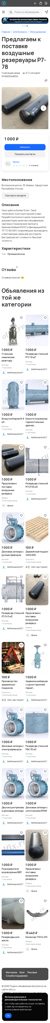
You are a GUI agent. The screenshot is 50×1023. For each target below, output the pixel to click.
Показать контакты (25, 154)
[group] (25, 21)
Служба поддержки (17, 975)
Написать (25, 147)
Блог (22, 972)
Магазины (11, 972)
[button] (22, 26)
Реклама (32, 972)
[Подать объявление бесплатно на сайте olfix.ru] (4, 3)
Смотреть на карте (15, 195)
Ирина (16, 161)
